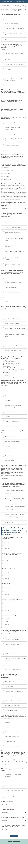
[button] (26, 531)
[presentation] (14, 19)
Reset (4, 764)
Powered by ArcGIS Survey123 (14, 841)
